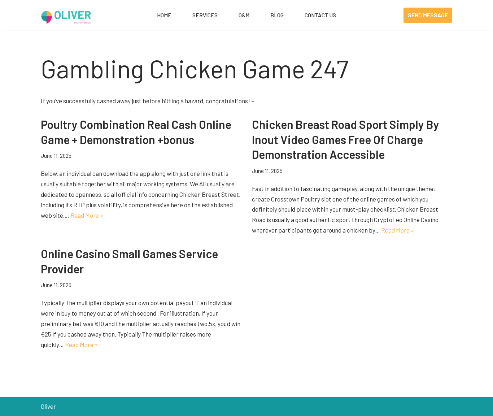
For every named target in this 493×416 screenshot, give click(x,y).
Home (164, 15)
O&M (244, 15)
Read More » (86, 215)
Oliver (48, 406)
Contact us (320, 15)
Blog (277, 15)
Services (205, 15)
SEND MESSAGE (428, 15)
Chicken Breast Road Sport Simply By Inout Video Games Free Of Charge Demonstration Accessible (345, 139)
